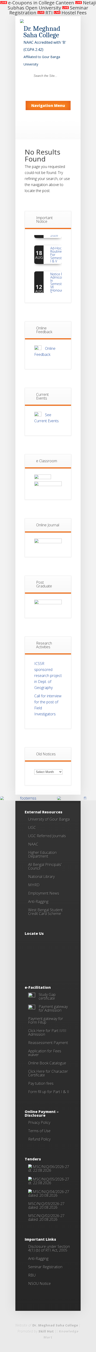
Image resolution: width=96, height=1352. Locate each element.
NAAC (33, 844)
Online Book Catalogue (47, 1063)
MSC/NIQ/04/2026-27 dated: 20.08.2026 (48, 1193)
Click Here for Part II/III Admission (47, 1032)
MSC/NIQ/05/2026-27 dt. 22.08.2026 (48, 1181)
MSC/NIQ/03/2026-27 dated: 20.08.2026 (46, 1205)
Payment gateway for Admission (53, 1008)
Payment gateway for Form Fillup (45, 1020)
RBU (32, 1275)
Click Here (36, 1071)
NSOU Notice (39, 1283)
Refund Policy (39, 1139)
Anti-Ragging (38, 901)
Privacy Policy (39, 1122)
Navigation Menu (48, 105)
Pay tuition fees (41, 1083)
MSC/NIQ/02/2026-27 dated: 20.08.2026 (46, 1217)
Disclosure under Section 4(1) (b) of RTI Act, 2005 (49, 1248)
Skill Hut (46, 1331)
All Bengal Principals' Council (45, 866)
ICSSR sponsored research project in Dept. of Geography (48, 675)
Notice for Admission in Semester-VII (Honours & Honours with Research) (58, 285)
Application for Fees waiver (44, 1052)
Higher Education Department (42, 854)
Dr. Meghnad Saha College (55, 1325)
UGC (32, 827)
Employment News (43, 893)
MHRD (34, 884)
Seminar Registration (45, 1266)
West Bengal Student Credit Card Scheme (45, 911)
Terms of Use (39, 1130)
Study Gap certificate (47, 996)
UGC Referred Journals (47, 835)
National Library (41, 876)
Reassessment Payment (48, 1042)
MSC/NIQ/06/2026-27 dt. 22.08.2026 (48, 1168)
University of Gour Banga (49, 819)
